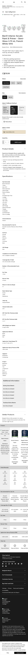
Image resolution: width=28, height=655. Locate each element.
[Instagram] (5, 564)
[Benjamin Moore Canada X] (18, 564)
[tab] (5, 28)
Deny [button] (8, 652)
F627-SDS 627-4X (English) (8, 388)
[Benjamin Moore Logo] (14, 2)
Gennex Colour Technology (14, 167)
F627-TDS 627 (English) (8, 405)
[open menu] (3, 2)
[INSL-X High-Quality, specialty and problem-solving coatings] (8, 610)
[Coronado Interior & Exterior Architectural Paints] (8, 619)
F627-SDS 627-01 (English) (8, 398)
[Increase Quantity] (8, 142)
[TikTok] (5, 566)
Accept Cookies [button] (20, 652)
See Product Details (6, 55)
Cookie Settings (22, 649)
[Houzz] (21, 564)
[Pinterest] (15, 564)
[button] (21, 2)
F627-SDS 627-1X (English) (8, 395)
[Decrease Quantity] (3, 142)
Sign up (4, 557)
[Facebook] (2, 564)
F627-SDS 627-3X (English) (8, 391)
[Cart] (24, 2)
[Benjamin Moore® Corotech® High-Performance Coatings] (8, 601)
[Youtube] (12, 564)
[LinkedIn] (2, 566)
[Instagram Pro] (9, 564)
